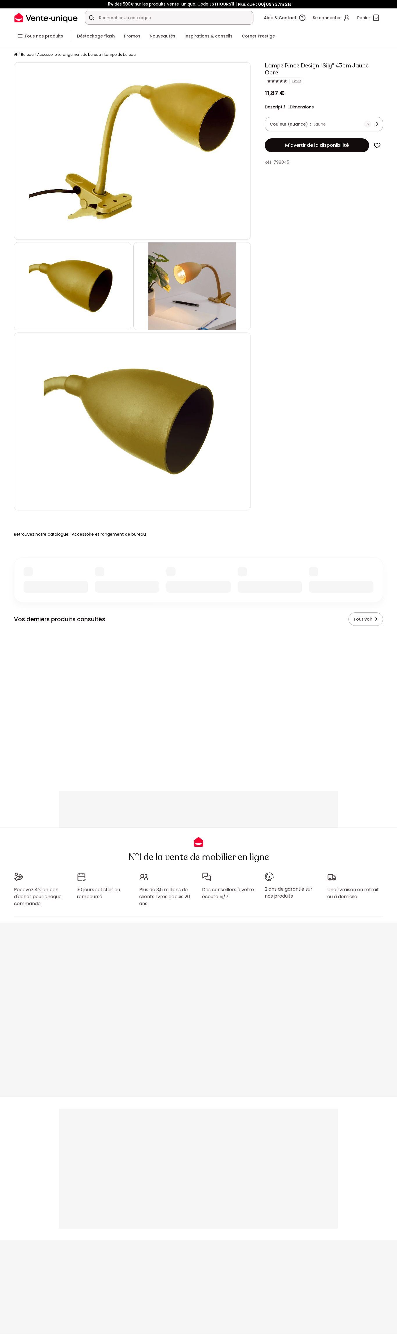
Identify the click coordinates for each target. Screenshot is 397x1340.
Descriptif (275, 107)
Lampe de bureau (120, 54)
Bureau (27, 54)
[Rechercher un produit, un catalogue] (91, 17)
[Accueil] (15, 54)
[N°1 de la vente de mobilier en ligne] (46, 17)
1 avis (296, 81)
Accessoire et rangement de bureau (69, 54)
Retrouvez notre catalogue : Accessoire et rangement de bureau (80, 534)
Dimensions (302, 107)
